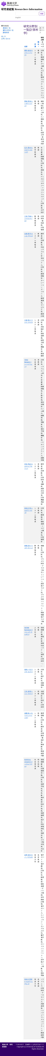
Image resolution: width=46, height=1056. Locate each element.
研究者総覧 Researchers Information (21, 9)
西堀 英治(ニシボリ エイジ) (28, 103)
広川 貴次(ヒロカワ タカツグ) (28, 150)
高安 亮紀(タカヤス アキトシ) (28, 466)
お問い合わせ (5, 39)
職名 (38, 43)
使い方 (3, 36)
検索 (41, 14)
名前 (25, 46)
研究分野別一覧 (8, 30)
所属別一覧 (6, 28)
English (18, 17)
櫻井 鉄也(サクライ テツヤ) (28, 52)
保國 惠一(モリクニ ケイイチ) (28, 715)
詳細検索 (6, 32)
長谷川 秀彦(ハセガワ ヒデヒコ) (28, 981)
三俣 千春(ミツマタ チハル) (28, 218)
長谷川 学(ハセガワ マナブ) (28, 510)
